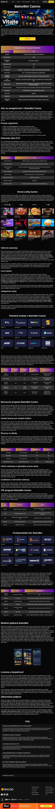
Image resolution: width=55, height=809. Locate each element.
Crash (33, 204)
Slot (47, 204)
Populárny (6, 204)
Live (20, 204)
